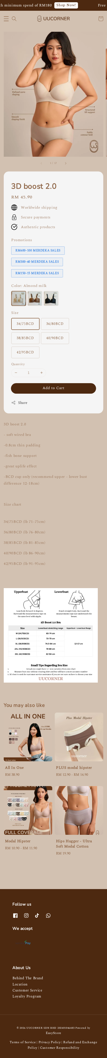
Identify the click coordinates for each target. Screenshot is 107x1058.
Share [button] (23, 402)
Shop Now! (62, 5)
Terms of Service (23, 1042)
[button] (6, 18)
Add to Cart (53, 388)
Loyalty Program (26, 996)
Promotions (21, 240)
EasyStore (53, 1033)
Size (14, 313)
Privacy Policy (50, 1042)
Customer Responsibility (59, 1047)
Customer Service (27, 990)
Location (20, 984)
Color (29, 286)
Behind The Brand (27, 978)
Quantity (18, 364)
